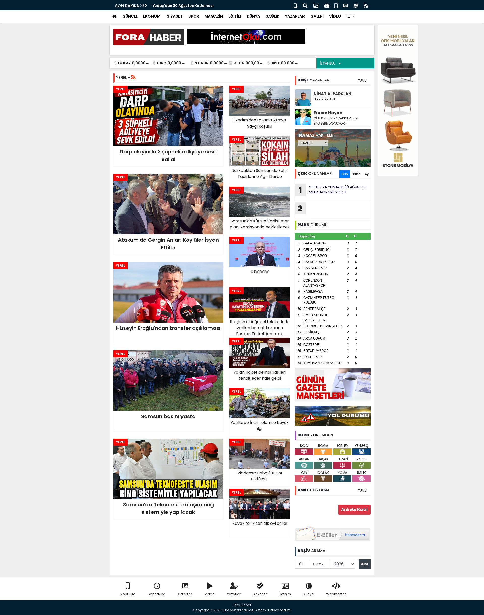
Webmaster (336, 594)
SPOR (193, 16)
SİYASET (175, 16)
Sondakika (156, 594)
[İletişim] (316, 5)
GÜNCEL (130, 16)
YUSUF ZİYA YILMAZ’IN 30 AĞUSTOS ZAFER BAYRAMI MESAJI (333, 190)
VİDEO (335, 16)
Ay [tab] (367, 174)
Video (210, 594)
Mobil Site (127, 594)
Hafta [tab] (356, 174)
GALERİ (317, 16)
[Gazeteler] (345, 5)
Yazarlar (234, 594)
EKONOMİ (152, 16)
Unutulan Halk (325, 99)
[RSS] (366, 5)
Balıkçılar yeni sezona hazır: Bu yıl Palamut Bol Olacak (202, 5)
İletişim (285, 594)
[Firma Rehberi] (326, 5)
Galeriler (185, 594)
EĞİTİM (234, 16)
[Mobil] (295, 5)
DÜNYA (253, 16)
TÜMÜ (362, 80)
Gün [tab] (344, 174)
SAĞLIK (272, 16)
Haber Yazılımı (279, 610)
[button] (350, 16)
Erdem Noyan (328, 113)
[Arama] (305, 5)
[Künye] (355, 5)
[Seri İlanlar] (335, 5)
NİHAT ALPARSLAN (332, 94)
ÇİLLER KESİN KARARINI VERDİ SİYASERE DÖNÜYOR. (336, 121)
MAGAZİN (214, 16)
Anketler (260, 594)
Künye (309, 594)
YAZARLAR (295, 16)
